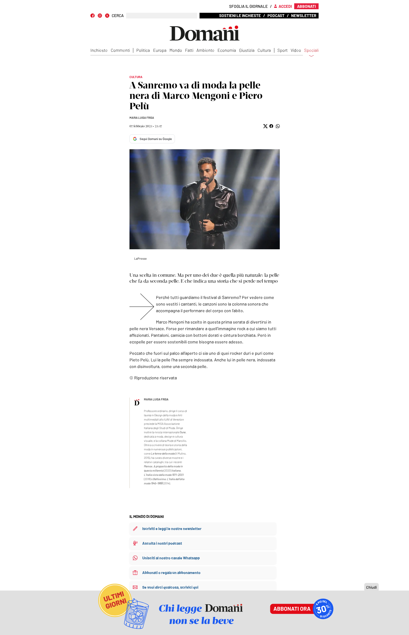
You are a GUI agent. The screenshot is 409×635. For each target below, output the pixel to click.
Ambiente (205, 50)
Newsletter (303, 15)
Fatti (189, 50)
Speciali (311, 50)
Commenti (120, 50)
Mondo (175, 50)
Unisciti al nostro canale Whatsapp (171, 558)
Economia (227, 50)
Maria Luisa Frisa (141, 117)
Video (296, 50)
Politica (143, 50)
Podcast (276, 15)
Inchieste (99, 50)
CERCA (118, 15)
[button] (265, 126)
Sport (282, 50)
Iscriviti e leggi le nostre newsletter (171, 528)
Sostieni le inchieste (240, 15)
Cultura (264, 50)
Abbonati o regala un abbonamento (171, 572)
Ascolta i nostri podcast (162, 543)
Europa (159, 50)
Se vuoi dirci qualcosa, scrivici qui (170, 587)
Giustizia (246, 50)
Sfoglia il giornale (248, 6)
